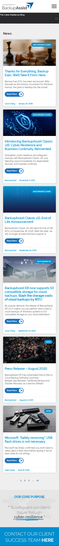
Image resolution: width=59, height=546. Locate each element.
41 (38, 480)
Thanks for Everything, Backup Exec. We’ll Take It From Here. (26, 73)
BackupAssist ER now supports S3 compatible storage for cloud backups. (29, 293)
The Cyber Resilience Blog (12, 14)
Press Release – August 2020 (26, 368)
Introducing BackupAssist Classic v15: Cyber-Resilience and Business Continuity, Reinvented (29, 145)
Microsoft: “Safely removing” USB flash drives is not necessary (28, 439)
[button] (56, 18)
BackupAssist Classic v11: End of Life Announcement (28, 219)
